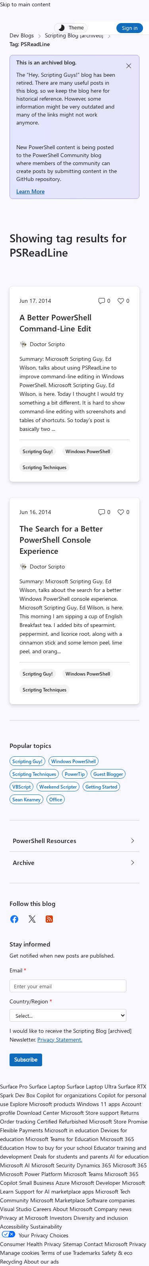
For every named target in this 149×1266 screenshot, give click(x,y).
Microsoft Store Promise (118, 1121)
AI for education (129, 1156)
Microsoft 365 (130, 1165)
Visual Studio (15, 1209)
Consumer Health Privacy (30, 1244)
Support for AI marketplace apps (54, 1191)
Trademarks (86, 1252)
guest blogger (108, 774)
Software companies (110, 1200)
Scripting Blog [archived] (74, 35)
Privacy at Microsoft (24, 1217)
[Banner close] (129, 66)
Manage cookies (19, 1252)
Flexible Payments (21, 1130)
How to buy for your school (58, 1147)
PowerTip (75, 774)
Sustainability (46, 1226)
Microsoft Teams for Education (62, 1139)
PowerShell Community (61, 155)
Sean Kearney (26, 799)
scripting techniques (34, 774)
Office (55, 799)
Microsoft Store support (90, 1112)
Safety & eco (117, 1252)
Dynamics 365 (94, 1165)
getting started (101, 786)
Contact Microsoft (106, 1244)
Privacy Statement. (59, 1039)
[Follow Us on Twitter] (32, 919)
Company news (113, 1209)
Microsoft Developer (95, 1182)
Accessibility (14, 1226)
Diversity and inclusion (101, 1217)
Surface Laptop (47, 1086)
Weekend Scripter (58, 786)
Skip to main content (25, 4)
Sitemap (72, 1244)
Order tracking (17, 1121)
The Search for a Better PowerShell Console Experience (61, 539)
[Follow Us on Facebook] (14, 919)
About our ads (41, 1261)
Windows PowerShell (73, 761)
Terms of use (56, 1252)
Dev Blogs (22, 35)
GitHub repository (38, 179)
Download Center (38, 1112)
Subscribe (25, 1059)
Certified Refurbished (62, 1121)
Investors (61, 1217)
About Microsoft (73, 1209)
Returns (129, 1112)
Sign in (129, 27)
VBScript (21, 786)
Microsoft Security (53, 1165)
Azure (63, 1182)
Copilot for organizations (67, 1095)
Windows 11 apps (98, 1104)
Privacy (137, 1244)
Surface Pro (13, 1086)
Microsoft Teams (83, 1174)
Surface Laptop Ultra (91, 1086)
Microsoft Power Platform (31, 1174)
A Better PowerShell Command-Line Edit (55, 322)
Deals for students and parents (70, 1156)
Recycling (11, 1261)
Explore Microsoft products (42, 1104)
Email (18, 970)
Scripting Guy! (27, 761)
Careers (42, 1209)
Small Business (36, 1182)
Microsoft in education (72, 1130)
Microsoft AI (15, 1165)
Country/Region (31, 1001)
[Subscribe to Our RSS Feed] (49, 919)
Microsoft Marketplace (57, 1200)
